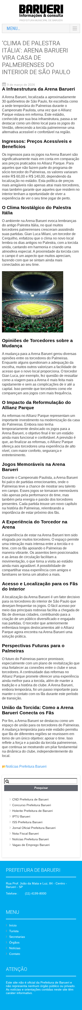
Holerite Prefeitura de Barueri (32, 811)
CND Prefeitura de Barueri (30, 799)
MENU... (13, 28)
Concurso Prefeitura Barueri (31, 805)
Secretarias (17, 936)
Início (13, 925)
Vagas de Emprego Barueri (31, 845)
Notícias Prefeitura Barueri (26, 766)
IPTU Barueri (21, 816)
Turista (14, 931)
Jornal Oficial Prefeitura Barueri (34, 828)
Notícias (14, 948)
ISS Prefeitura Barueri (27, 822)
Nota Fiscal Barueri (25, 833)
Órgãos (14, 942)
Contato (14, 954)
